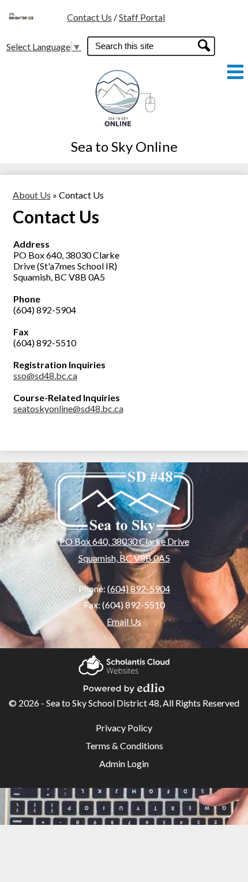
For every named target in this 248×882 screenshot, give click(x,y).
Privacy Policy (124, 727)
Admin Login (124, 763)
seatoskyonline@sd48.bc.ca (68, 408)
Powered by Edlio (124, 684)
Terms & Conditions (124, 745)
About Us (32, 194)
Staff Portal (142, 17)
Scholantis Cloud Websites (124, 661)
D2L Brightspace (29, 30)
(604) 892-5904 (138, 588)
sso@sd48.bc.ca (45, 375)
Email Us (124, 621)
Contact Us (89, 17)
